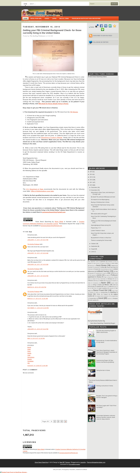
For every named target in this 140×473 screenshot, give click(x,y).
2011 (91, 182)
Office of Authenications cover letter (42, 191)
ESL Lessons (92, 275)
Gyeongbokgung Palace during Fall (101, 225)
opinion (99, 286)
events (99, 275)
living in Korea (97, 284)
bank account (97, 263)
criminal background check (106, 269)
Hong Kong (108, 280)
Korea (47, 18)
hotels (89, 283)
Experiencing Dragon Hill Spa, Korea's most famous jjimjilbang (105, 361)
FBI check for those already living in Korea (53, 103)
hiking (96, 280)
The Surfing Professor (33, 244)
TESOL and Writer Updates (33, 21)
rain (88, 288)
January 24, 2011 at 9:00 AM (37, 264)
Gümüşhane (30, 357)
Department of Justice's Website (51, 137)
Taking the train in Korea (103, 370)
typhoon (109, 298)
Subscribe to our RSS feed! (102, 35)
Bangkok (90, 263)
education (92, 273)
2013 (91, 177)
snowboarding (104, 292)
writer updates (93, 300)
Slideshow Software (81, 469)
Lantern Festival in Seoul (98, 230)
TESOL (98, 294)
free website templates (74, 464)
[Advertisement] (103, 58)
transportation (92, 298)
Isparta (29, 353)
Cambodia (90, 267)
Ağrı (28, 363)
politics (110, 286)
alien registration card (93, 261)
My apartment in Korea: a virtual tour (101, 237)
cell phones (96, 267)
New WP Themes (65, 462)
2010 (91, 185)
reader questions (102, 288)
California (113, 265)
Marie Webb (59, 221)
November (94, 190)
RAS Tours (94, 288)
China (102, 267)
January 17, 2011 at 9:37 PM (37, 240)
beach (103, 263)
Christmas (90, 269)
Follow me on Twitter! (100, 42)
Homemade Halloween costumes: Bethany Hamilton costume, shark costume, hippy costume (105, 417)
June (92, 251)
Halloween (90, 280)
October (93, 243)
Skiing (97, 292)
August (93, 249)
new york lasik (57, 469)
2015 (91, 171)
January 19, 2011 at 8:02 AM (37, 253)
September (94, 246)
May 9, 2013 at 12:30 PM (36, 338)
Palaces (105, 286)
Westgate (115, 298)
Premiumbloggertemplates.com (96, 462)
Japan (54, 18)
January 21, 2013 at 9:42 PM (37, 329)
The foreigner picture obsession (101, 296)
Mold (114, 284)
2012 (91, 179)
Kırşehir (29, 359)
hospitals (114, 280)
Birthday (108, 263)
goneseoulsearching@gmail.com (53, 212)
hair (115, 278)
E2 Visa (116, 271)
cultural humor (102, 271)
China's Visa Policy (111, 267)
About (32, 4)
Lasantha (83, 462)
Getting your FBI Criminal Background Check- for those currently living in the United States (52, 31)
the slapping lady (114, 296)
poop (115, 286)
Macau (107, 284)
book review (115, 263)
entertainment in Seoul (101, 273)
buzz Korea (101, 265)
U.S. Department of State (35, 189)
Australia (110, 261)
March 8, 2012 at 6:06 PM (36, 287)
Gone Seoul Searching (41, 462)
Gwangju (110, 278)
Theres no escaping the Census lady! (101, 240)
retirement (111, 288)
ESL (109, 273)
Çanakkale (30, 361)
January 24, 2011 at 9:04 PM (37, 276)
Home (25, 4)
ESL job (116, 273)
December (94, 187)
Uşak (28, 355)
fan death (107, 275)
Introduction (95, 283)
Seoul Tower (115, 290)
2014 (91, 174)
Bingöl (29, 347)
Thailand (105, 294)
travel (100, 298)
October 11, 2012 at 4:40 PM (38, 308)
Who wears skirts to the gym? (99, 213)
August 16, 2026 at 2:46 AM (37, 365)
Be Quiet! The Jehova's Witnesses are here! (103, 197)
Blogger (113, 323)
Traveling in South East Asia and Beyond (86, 18)
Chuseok (96, 269)
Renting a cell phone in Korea (104, 386)
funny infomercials (101, 278)
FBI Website (74, 112)
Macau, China (64, 18)
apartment (102, 261)
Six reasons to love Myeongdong (100, 199)
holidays (102, 280)
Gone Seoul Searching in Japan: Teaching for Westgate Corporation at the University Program (106, 352)
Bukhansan (92, 265)
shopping (91, 292)
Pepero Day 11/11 (96, 228)
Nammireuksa (91, 286)
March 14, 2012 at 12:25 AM (37, 298)
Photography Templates (68, 469)
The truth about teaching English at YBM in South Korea (106, 331)
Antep (29, 349)
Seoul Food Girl (36, 18)
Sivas (29, 351)
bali (115, 261)
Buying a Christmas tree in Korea (100, 202)
